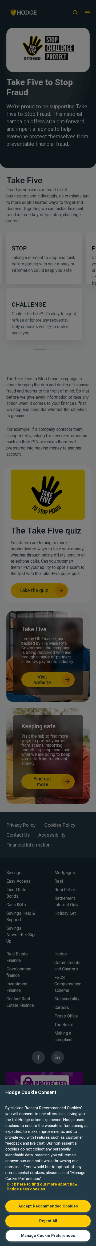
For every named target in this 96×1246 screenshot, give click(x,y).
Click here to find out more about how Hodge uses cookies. (42, 1186)
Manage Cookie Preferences (48, 1235)
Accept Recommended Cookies (48, 1206)
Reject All (48, 1220)
